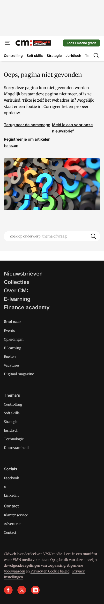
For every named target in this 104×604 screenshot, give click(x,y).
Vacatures (12, 365)
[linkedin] (35, 590)
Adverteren (13, 524)
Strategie (11, 422)
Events (9, 330)
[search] (96, 56)
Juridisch (11, 430)
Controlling (13, 404)
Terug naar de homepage (27, 124)
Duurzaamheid (16, 448)
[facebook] (8, 590)
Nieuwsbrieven (23, 273)
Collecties (17, 282)
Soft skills (12, 413)
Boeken (10, 357)
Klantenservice (16, 515)
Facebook (11, 478)
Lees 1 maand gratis (81, 43)
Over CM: (16, 290)
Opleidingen (13, 339)
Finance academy (27, 307)
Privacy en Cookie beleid (49, 571)
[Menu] (8, 43)
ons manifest (86, 554)
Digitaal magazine (19, 374)
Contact (10, 532)
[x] (21, 590)
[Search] (93, 236)
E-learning (17, 299)
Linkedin (11, 495)
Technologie (14, 439)
